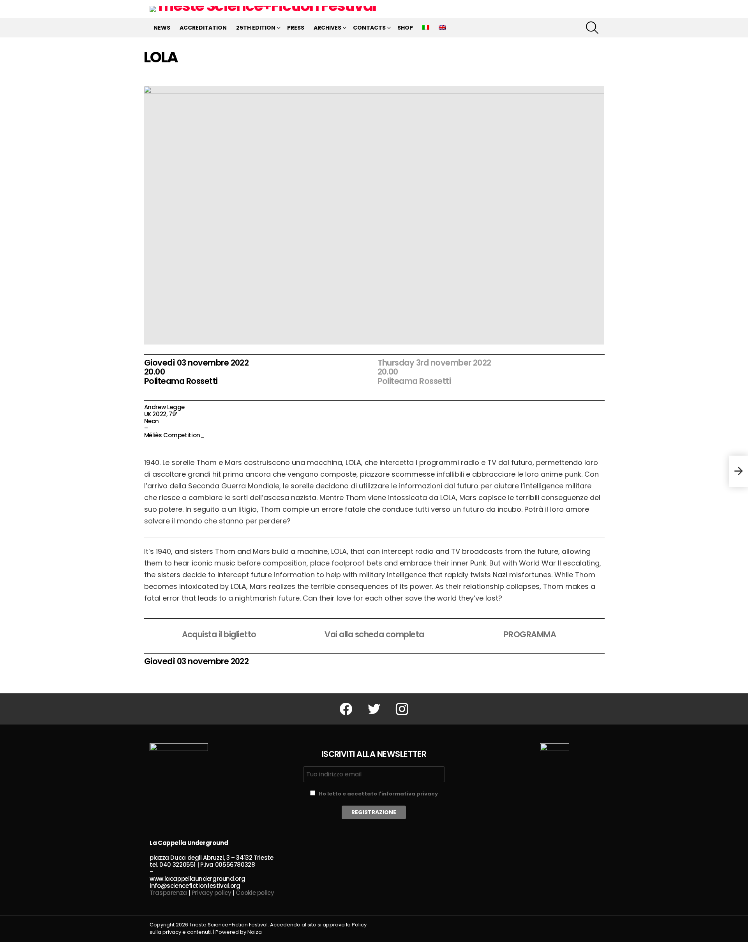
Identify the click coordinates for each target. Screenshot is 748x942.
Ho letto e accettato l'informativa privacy (378, 793)
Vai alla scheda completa (374, 634)
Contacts (369, 28)
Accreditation (203, 28)
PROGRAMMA (530, 634)
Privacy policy (211, 893)
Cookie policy (255, 893)
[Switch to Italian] (425, 28)
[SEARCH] (592, 27)
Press (295, 28)
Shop (405, 28)
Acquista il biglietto (219, 634)
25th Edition (255, 28)
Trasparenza (168, 893)
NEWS (161, 28)
